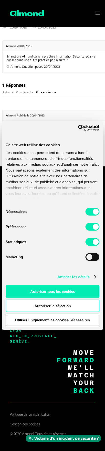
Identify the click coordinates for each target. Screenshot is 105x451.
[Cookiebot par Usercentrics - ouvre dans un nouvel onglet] (78, 128)
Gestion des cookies (25, 424)
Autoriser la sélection (52, 306)
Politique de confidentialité (30, 414)
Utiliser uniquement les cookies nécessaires (52, 320)
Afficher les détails (73, 277)
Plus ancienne (46, 92)
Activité (7, 92)
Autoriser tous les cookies (52, 291)
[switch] (92, 227)
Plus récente (24, 92)
